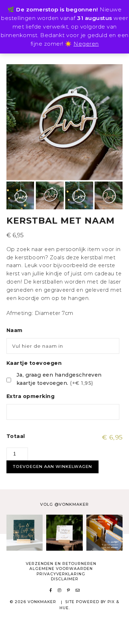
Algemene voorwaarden (61, 568)
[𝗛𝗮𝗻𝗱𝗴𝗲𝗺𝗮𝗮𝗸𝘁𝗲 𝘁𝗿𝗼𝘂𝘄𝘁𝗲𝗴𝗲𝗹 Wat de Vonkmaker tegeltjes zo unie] (64, 533)
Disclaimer (64, 579)
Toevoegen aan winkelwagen (52, 466)
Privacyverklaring (61, 574)
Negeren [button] (86, 43)
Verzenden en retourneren (61, 563)
